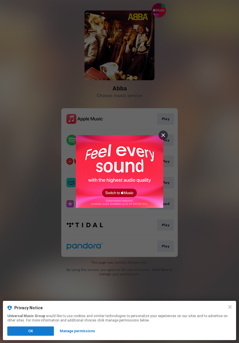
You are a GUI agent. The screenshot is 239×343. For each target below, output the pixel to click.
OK (30, 331)
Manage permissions (77, 331)
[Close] (230, 307)
